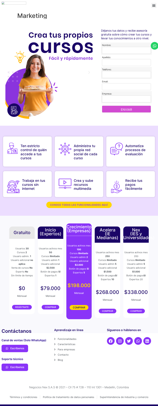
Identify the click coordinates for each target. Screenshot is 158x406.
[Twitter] (129, 341)
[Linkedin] (147, 341)
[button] (153, 5)
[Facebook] (111, 341)
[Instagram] (120, 341)
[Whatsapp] (138, 341)
